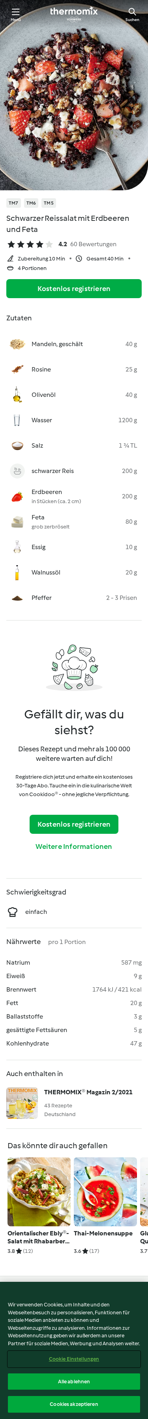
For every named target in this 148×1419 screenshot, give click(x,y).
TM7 (14, 203)
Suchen (132, 19)
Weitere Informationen (74, 846)
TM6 (31, 203)
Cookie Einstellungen (74, 1359)
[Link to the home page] (74, 14)
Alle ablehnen (74, 1382)
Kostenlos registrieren (74, 288)
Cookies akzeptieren (74, 1404)
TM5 (49, 203)
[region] (74, 1350)
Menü (16, 19)
